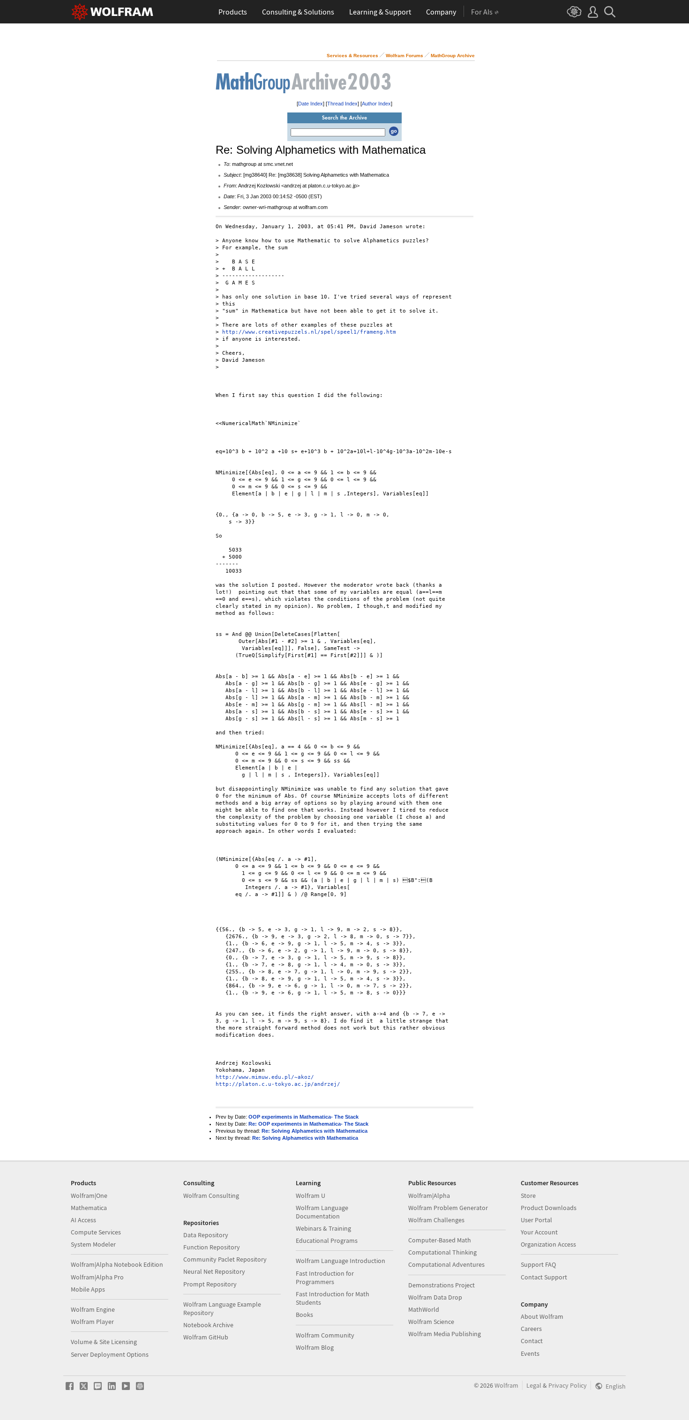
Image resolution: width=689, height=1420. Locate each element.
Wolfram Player (92, 1321)
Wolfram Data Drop (435, 1297)
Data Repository (205, 1235)
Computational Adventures (446, 1264)
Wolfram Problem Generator (448, 1207)
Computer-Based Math (439, 1240)
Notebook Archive (208, 1325)
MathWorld (423, 1309)
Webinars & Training (323, 1228)
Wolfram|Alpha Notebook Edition (117, 1264)
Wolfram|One (89, 1195)
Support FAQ (538, 1264)
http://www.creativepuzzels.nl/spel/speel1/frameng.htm (309, 332)
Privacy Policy (567, 1385)
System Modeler (93, 1244)
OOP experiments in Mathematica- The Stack (303, 1117)
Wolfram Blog (315, 1347)
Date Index (310, 103)
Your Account (539, 1232)
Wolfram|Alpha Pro (97, 1277)
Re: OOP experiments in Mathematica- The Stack (308, 1124)
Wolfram (506, 1385)
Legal (533, 1385)
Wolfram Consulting (211, 1195)
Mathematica (89, 1207)
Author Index (376, 103)
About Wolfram (542, 1316)
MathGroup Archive (453, 55)
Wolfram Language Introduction (340, 1260)
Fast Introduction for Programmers (325, 1277)
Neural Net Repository (214, 1271)
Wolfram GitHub (205, 1337)
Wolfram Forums (404, 55)
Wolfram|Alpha (429, 1195)
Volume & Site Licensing (104, 1342)
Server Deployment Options (110, 1354)
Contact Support (544, 1277)
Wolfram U (310, 1195)
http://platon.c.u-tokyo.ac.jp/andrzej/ (278, 1084)
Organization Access (548, 1244)
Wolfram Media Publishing (444, 1334)
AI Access (83, 1220)
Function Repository (211, 1247)
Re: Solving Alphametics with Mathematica (314, 1131)
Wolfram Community (325, 1335)
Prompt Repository (210, 1284)
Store (528, 1195)
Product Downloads (549, 1207)
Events (530, 1353)
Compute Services (96, 1232)
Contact (532, 1341)
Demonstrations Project (441, 1285)
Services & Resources (352, 55)
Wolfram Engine (93, 1309)
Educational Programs (327, 1240)
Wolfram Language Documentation (322, 1211)
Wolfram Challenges (436, 1220)
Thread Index (342, 103)
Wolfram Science (431, 1321)
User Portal (536, 1220)
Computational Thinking (442, 1252)
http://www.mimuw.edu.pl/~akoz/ (265, 1077)
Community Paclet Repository (225, 1259)
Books (304, 1314)
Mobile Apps (88, 1289)
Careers (531, 1328)
